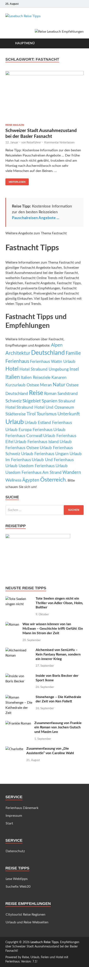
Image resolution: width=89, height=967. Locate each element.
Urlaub (14, 422)
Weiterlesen (15, 180)
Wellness (13, 480)
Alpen (57, 345)
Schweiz (13, 401)
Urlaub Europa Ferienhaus (28, 430)
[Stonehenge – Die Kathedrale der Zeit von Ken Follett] (18, 697)
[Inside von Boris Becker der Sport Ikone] (18, 676)
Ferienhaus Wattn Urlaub (52, 362)
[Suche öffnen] (78, 43)
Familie (73, 353)
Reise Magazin (14, 125)
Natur (59, 384)
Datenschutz (15, 851)
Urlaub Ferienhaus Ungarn (45, 454)
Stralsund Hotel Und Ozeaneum (45, 407)
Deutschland (48, 353)
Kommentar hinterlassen (59, 142)
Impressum (14, 815)
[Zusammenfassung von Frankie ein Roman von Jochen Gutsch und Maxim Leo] (18, 723)
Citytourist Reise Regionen (25, 914)
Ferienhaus (17, 361)
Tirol (31, 414)
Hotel (12, 369)
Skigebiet (31, 401)
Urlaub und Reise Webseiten (27, 922)
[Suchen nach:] (44, 510)
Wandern (71, 472)
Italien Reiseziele (36, 378)
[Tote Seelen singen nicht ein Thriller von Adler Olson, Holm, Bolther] (18, 599)
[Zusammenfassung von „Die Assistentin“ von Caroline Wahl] (14, 749)
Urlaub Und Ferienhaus (53, 460)
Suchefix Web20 (18, 886)
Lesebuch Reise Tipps (44, 942)
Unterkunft (68, 414)
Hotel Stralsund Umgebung (44, 369)
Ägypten (30, 480)
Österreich (53, 480)
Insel (74, 369)
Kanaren (59, 378)
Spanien (49, 401)
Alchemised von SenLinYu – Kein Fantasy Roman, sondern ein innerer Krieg (58, 654)
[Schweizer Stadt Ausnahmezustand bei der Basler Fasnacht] (44, 95)
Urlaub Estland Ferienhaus (48, 423)
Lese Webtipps (17, 879)
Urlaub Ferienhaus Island (36, 442)
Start (9, 823)
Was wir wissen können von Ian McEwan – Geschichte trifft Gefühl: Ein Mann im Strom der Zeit (52, 628)
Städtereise (15, 414)
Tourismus (47, 414)
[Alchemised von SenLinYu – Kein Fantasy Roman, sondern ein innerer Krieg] (18, 650)
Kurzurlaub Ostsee (22, 385)
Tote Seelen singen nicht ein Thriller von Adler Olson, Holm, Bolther (59, 603)
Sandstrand (67, 394)
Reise (36, 393)
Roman (50, 394)
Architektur (17, 353)
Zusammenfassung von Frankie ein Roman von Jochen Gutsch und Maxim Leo (58, 727)
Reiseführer (34, 142)
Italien (12, 377)
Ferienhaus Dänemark (22, 808)
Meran (46, 385)
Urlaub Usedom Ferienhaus (30, 466)
